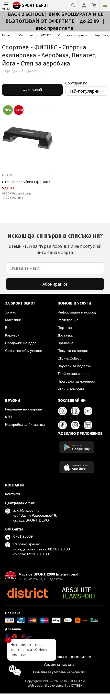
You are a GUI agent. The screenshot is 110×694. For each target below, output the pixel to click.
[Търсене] (73, 5)
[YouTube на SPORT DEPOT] (88, 411)
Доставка (65, 335)
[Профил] (84, 5)
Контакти (12, 494)
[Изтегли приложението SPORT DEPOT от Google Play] (77, 447)
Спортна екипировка (72, 35)
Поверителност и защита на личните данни (59, 657)
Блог (9, 328)
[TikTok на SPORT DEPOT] (62, 425)
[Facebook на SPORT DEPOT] (75, 411)
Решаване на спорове (23, 409)
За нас (10, 312)
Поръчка (65, 328)
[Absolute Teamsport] (79, 593)
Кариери (12, 335)
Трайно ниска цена (74, 374)
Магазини (13, 320)
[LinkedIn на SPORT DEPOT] (88, 425)
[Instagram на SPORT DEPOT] (62, 411)
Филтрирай (32, 89)
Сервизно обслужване (23, 351)
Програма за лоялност (76, 381)
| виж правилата (70, 24)
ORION (7, 175)
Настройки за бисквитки (25, 424)
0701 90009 (23, 536)
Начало (7, 35)
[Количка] (94, 5)
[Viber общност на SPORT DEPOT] (75, 425)
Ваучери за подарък (74, 366)
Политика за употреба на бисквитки (59, 672)
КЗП (8, 417)
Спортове (26, 35)
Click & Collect (69, 358)
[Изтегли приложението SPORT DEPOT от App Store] (77, 467)
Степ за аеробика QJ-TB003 (26, 181)
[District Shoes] (27, 593)
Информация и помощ (77, 312)
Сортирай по (76, 83)
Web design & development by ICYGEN (55, 685)
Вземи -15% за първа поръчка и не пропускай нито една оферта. (55, 243)
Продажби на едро (21, 343)
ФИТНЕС (45, 35)
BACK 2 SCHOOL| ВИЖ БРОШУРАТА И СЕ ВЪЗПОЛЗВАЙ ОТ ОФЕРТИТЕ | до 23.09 (54, 17)
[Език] (105, 5)
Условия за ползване (59, 664)
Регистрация (68, 320)
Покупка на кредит (73, 351)
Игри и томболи (71, 389)
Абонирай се (55, 284)
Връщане (65, 343)
